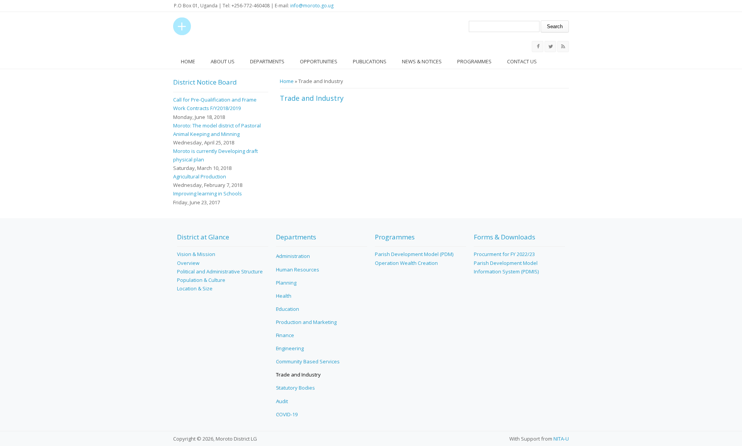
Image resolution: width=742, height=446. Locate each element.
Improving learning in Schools (207, 193)
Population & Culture (201, 279)
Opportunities (318, 61)
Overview (188, 262)
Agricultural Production (199, 176)
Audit (282, 401)
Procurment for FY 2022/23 (504, 254)
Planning (286, 282)
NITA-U (561, 438)
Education (287, 308)
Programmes (474, 61)
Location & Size (195, 288)
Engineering (290, 348)
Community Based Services (308, 361)
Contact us (522, 61)
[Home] (182, 26)
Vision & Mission (196, 254)
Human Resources (297, 269)
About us (223, 61)
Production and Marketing (306, 322)
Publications (369, 61)
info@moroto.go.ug (312, 5)
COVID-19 (287, 414)
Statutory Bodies (295, 387)
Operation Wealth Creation (406, 262)
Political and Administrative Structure (220, 271)
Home (188, 61)
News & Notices (422, 61)
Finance (285, 335)
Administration (293, 256)
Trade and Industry (298, 374)
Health (283, 295)
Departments (267, 61)
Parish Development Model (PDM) (414, 254)
